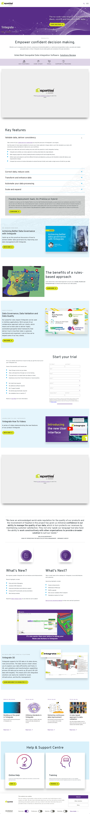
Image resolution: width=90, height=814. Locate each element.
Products (8, 31)
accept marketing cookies (43, 95)
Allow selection (78, 801)
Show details (73, 811)
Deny (78, 805)
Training (53, 783)
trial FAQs (13, 398)
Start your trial (56, 24)
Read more (7, 340)
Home (2, 31)
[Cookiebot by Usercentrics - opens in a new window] (9, 811)
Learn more (13, 211)
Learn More (50, 288)
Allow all (78, 796)
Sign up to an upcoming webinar (54, 600)
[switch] (40, 811)
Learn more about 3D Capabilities (14, 682)
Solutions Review (68, 55)
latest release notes (16, 598)
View (11, 783)
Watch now (7, 247)
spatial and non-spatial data (25, 142)
